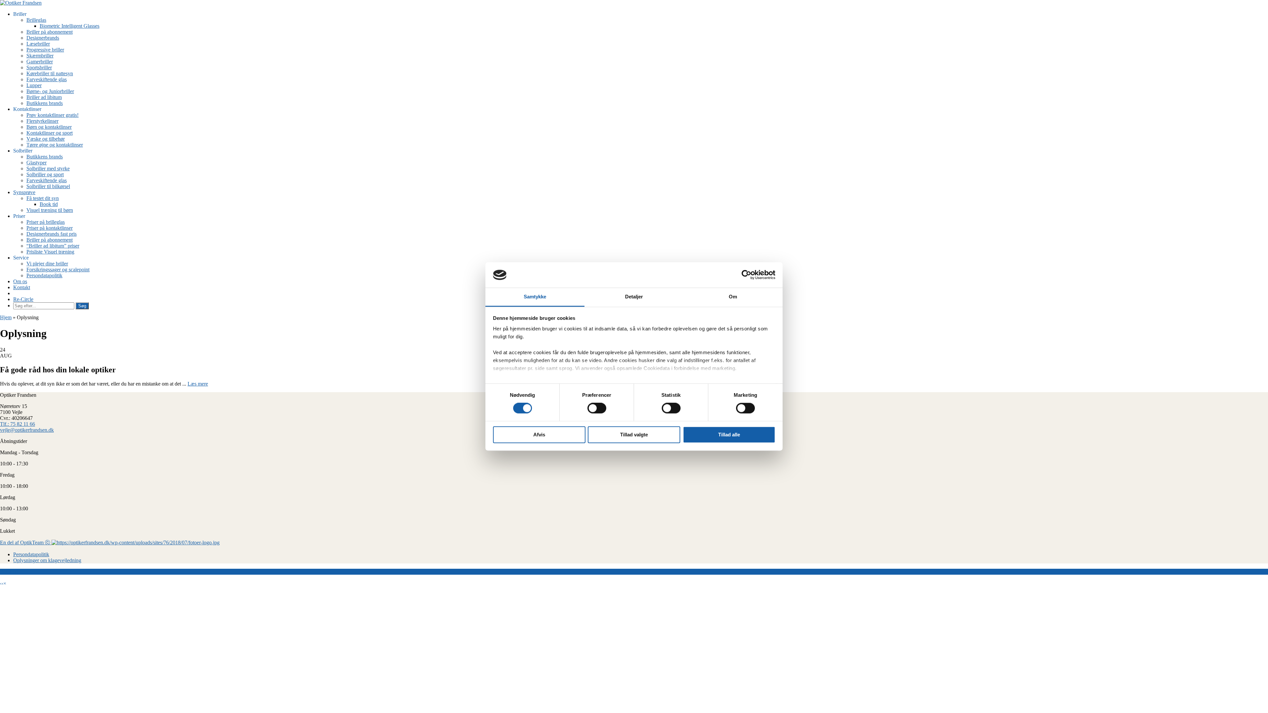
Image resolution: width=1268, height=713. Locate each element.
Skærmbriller (39, 55)
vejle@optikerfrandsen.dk (27, 430)
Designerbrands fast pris (51, 234)
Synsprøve (24, 192)
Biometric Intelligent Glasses (69, 26)
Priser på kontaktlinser (49, 228)
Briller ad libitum (44, 97)
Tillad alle (729, 434)
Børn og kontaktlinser (49, 127)
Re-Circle (23, 299)
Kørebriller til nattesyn (49, 73)
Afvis (539, 434)
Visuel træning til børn (49, 210)
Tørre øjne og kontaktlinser (54, 145)
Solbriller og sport (45, 174)
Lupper (34, 85)
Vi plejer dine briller (47, 263)
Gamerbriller (39, 61)
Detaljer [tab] (634, 296)
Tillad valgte (634, 434)
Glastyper (36, 162)
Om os (20, 281)
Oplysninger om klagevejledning (47, 560)
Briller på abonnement (49, 32)
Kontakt (21, 287)
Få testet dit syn (42, 198)
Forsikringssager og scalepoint (57, 269)
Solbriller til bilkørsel (48, 186)
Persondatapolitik (44, 275)
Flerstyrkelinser (42, 121)
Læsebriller (38, 44)
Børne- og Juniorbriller (50, 91)
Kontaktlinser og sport (49, 133)
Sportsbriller (39, 67)
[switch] (596, 408)
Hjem (6, 317)
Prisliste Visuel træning (50, 252)
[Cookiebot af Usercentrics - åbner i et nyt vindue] (746, 275)
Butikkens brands (44, 103)
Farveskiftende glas (46, 79)
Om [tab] (733, 296)
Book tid (49, 204)
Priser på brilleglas (45, 222)
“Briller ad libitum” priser (52, 246)
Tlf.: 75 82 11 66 (17, 424)
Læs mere (198, 384)
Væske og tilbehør (45, 139)
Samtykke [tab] (535, 296)
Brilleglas (36, 20)
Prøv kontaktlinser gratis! (52, 115)
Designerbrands (42, 38)
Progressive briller (45, 49)
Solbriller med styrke (48, 168)
